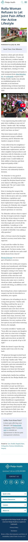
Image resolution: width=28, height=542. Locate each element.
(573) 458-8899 (20, 471)
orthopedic (10, 76)
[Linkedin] (22, 482)
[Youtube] (17, 482)
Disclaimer (14, 531)
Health (13, 444)
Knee (22, 444)
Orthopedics (4, 446)
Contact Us (14, 476)
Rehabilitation (19, 446)
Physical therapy (7, 258)
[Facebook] (6, 482)
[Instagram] (11, 482)
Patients (11, 446)
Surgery (3, 448)
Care (9, 444)
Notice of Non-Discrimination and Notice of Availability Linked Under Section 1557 (14, 535)
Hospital (18, 444)
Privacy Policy (14, 527)
